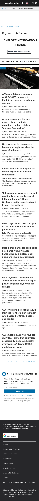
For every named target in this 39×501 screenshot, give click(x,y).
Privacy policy (7, 459)
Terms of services (25, 395)
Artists (3, 68)
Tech (1, 27)
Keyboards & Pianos (12, 27)
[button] (2, 3)
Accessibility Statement (11, 473)
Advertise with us (9, 468)
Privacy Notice (27, 397)
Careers (5, 478)
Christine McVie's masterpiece (22, 9)
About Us (6, 444)
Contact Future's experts (11, 449)
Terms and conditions (10, 454)
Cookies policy (8, 463)
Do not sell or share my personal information (19, 482)
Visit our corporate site (19, 429)
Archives (31, 361)
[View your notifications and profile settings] (22, 3)
